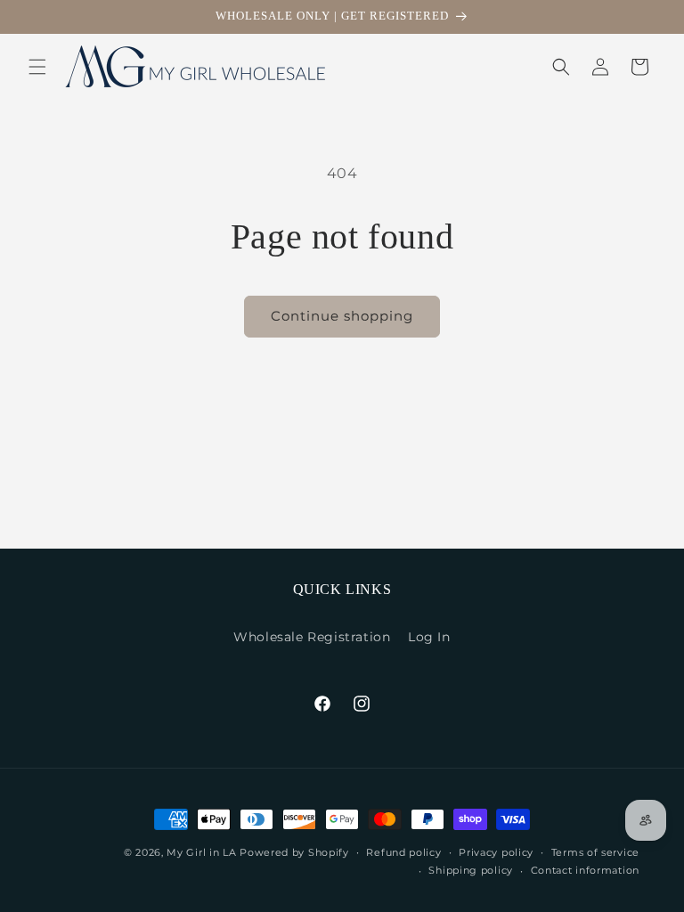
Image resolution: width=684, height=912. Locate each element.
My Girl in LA (201, 852)
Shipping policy (470, 870)
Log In (429, 637)
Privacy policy (496, 852)
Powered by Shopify (294, 852)
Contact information (585, 870)
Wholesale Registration (311, 637)
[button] (37, 66)
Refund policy (403, 852)
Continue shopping (342, 315)
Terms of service (595, 852)
